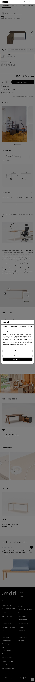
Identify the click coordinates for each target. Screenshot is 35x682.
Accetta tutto (17, 359)
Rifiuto (17, 351)
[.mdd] (5, 2)
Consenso (17, 356)
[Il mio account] (24, 1)
